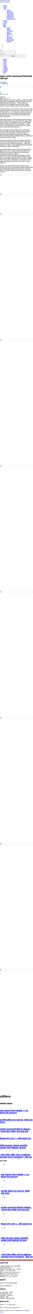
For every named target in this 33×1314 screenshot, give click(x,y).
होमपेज (5, 5)
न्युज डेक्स (4, 82)
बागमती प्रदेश (10, 13)
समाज (4, 23)
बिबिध (4, 26)
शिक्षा (4, 25)
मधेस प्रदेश (9, 11)
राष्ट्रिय (8, 28)
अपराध (5, 20)
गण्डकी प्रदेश (10, 14)
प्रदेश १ (9, 10)
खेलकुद (8, 32)
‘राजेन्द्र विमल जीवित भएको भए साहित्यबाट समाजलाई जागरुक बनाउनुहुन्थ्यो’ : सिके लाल (16, 1156)
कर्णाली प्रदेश (10, 17)
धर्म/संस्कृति (9, 37)
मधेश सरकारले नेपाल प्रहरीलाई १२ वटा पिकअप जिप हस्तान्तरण (14, 1112)
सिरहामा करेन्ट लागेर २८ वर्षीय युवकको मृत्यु (15, 1138)
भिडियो (8, 29)
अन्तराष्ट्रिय (10, 31)
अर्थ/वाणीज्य (10, 34)
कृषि (8, 35)
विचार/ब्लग (9, 38)
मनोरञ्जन (9, 41)
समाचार (5, 7)
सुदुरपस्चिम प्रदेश (11, 19)
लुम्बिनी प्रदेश (10, 16)
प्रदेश (4, 8)
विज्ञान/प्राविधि (10, 40)
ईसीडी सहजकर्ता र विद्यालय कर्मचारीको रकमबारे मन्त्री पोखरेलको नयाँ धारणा (13, 1147)
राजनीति (5, 22)
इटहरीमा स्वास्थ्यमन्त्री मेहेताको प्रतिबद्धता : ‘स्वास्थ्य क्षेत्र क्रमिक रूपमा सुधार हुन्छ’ (15, 1130)
